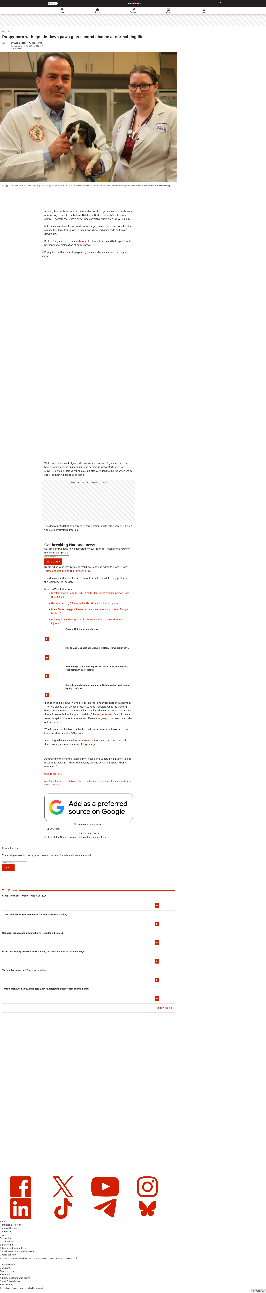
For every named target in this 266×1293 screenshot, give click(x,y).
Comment (55, 829)
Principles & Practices (11, 1225)
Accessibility (6, 1284)
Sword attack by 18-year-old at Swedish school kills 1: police (85, 603)
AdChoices (260, 1291)
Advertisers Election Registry (15, 1248)
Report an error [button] (90, 833)
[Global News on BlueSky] (147, 1218)
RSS (2, 1234)
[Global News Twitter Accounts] (63, 1196)
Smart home (6, 1244)
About (3, 1221)
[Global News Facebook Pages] (21, 1196)
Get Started (53, 562)
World (5, 31)
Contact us (5, 1231)
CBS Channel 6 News (78, 740)
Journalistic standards (90, 824)
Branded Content (8, 1228)
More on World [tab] (52, 589)
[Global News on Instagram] (147, 1196)
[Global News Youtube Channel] (105, 1196)
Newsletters (6, 1238)
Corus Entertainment (10, 1281)
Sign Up (8, 867)
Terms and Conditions (56, 570)
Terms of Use (7, 1271)
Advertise (5, 1274)
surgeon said (105, 714)
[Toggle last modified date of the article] (43, 46)
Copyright (5, 1268)
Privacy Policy (82, 570)
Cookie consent (8, 1254)
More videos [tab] (69, 589)
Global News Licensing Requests (17, 1251)
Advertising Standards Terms (15, 1278)
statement (82, 241)
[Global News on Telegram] (105, 1218)
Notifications (7, 1241)
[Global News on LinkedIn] (21, 1218)
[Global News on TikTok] (63, 1218)
